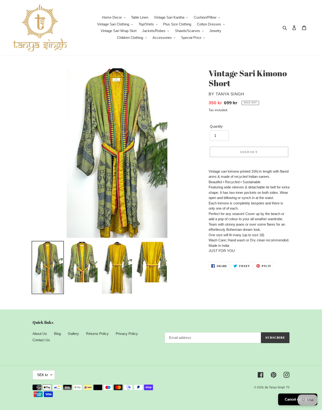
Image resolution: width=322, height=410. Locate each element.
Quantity (216, 126)
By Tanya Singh (275, 387)
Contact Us (41, 340)
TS (287, 387)
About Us (40, 334)
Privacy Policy (127, 334)
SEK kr (42, 375)
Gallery (73, 334)
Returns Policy (97, 334)
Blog (57, 334)
